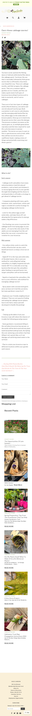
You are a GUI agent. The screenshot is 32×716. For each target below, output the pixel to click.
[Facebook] (12, 713)
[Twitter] (14, 713)
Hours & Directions (16, 690)
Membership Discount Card (16, 686)
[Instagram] (17, 713)
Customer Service (16, 694)
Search (16, 696)
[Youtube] (20, 713)
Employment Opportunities (16, 698)
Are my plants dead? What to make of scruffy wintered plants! (15, 559)
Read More (9, 450)
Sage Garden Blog (8, 26)
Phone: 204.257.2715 (16, 692)
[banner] (16, 11)
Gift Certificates (16, 684)
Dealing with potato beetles (13, 364)
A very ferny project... (13, 598)
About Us (16, 688)
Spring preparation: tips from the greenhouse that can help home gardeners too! (16, 517)
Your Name (5, 379)
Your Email (5, 384)
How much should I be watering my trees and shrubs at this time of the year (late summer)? (16, 368)
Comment (4, 389)
